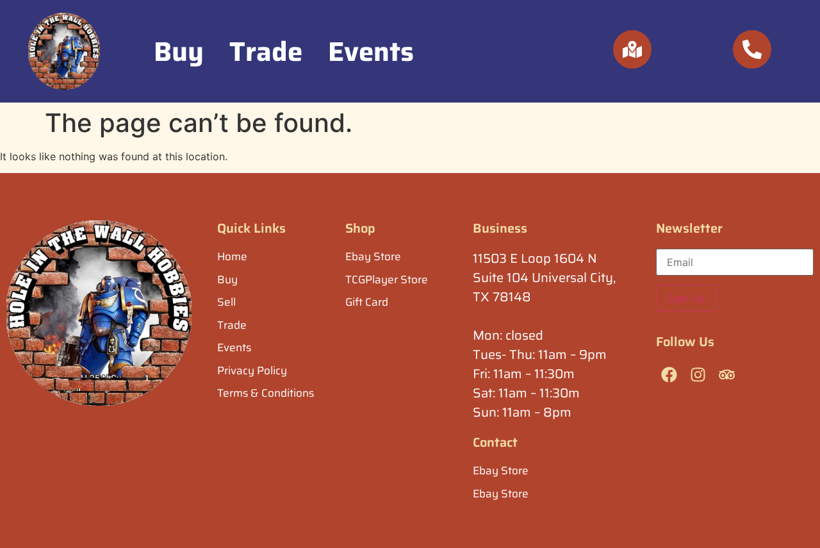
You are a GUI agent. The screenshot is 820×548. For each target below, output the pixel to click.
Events (371, 51)
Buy (179, 51)
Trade (265, 51)
